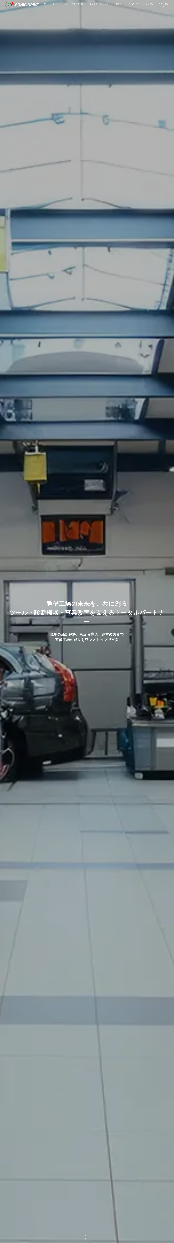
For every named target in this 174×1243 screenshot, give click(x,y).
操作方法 (119, 4)
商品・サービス (78, 3)
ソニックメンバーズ (134, 4)
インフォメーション (60, 4)
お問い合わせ (163, 4)
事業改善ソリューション (100, 3)
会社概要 (149, 3)
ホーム (46, 4)
